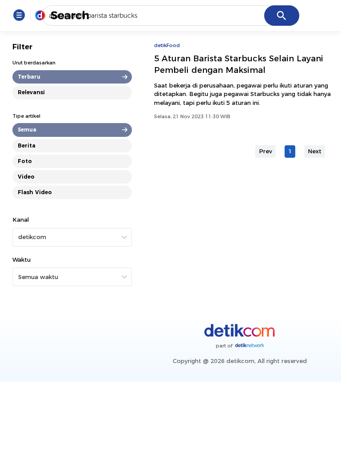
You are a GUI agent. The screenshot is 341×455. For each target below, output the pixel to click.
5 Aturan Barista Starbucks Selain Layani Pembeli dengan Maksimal (238, 64)
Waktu (21, 259)
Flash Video (35, 192)
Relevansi (31, 92)
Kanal (20, 219)
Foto (25, 161)
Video (26, 176)
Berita (27, 145)
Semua (27, 129)
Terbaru (29, 76)
